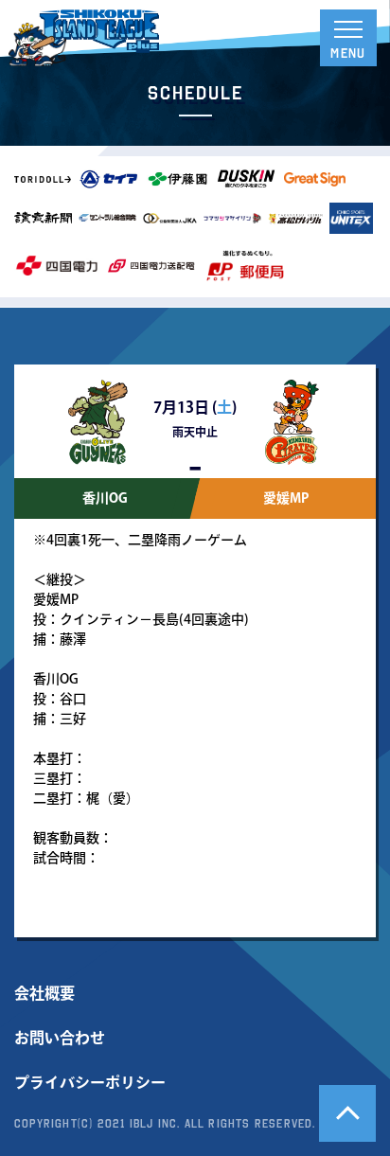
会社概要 (44, 993)
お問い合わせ (59, 1037)
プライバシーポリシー (90, 1082)
